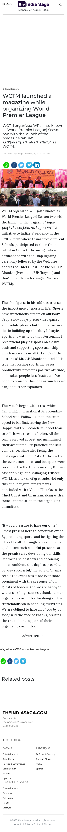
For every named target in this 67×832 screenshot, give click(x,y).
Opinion (7, 778)
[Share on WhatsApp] (6, 165)
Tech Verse (8, 798)
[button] (8, 4)
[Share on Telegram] (29, 165)
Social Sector (9, 768)
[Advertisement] (33, 49)
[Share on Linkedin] (36, 165)
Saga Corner (9, 759)
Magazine (6, 649)
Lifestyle (7, 807)
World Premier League (35, 649)
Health (6, 803)
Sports (39, 768)
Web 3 (39, 764)
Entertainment (10, 754)
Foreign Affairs (43, 759)
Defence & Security (45, 754)
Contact (48, 824)
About (17, 824)
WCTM (16, 649)
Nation (6, 773)
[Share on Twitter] (21, 165)
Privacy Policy (32, 824)
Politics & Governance (14, 764)
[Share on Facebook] (13, 165)
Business (7, 793)
